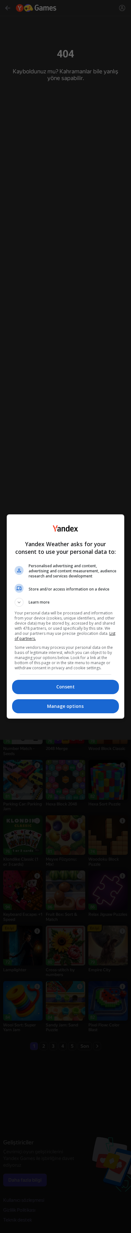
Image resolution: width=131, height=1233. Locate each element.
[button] (66, 602)
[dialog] (66, 616)
